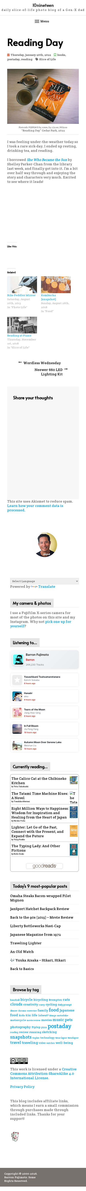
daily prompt (65, 1004)
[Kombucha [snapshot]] (56, 284)
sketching (49, 1032)
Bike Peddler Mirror (21, 295)
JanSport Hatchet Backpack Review (39, 909)
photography (20, 1027)
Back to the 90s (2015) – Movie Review (41, 917)
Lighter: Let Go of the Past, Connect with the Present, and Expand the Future (37, 831)
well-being (64, 1043)
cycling (51, 1004)
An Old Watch (22, 951)
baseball (15, 999)
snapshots (21, 1037)
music (58, 1019)
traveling (30, 1042)
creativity (30, 1004)
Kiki (28, 1015)
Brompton (55, 1000)
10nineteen (43, 5)
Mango (52, 1015)
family (43, 1010)
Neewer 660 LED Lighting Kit (49, 372)
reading (26, 59)
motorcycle (18, 1020)
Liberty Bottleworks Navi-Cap (35, 926)
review (23, 1032)
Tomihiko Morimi (22, 801)
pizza (44, 1027)
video (42, 1043)
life (34, 1015)
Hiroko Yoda (19, 820)
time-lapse (61, 1037)
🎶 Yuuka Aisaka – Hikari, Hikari (38, 960)
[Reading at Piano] (22, 325)
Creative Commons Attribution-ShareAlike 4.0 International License (43, 1073)
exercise (32, 1010)
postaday (13, 59)
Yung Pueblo (19, 839)
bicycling (40, 1000)
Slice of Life (47, 59)
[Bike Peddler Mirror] (22, 284)
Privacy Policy (22, 1087)
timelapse (73, 1037)
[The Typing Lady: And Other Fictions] (74, 849)
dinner (13, 1010)
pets (69, 1019)
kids (22, 1015)
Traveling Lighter (26, 943)
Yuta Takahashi (21, 786)
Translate (46, 586)
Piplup (36, 1027)
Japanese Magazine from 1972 (35, 934)
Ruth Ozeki (19, 854)
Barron (30, 659)
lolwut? (43, 1015)
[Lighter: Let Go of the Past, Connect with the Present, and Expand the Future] (74, 830)
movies (46, 1020)
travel (15, 1042)
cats (66, 999)
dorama (22, 1010)
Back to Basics (22, 969)
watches (50, 1043)
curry (42, 1004)
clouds (16, 1004)
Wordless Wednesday (42, 363)
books (61, 55)
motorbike (62, 1015)
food (54, 1010)
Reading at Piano (19, 335)
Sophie (35, 1037)
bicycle (26, 999)
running (35, 1032)
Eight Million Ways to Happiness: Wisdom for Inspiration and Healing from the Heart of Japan (40, 812)
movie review (33, 1020)
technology (47, 1037)
